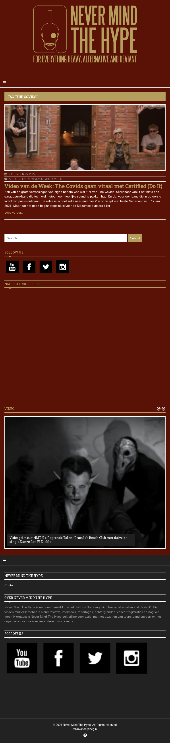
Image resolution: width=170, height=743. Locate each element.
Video (48, 179)
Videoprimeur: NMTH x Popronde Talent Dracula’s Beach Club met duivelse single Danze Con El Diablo (68, 540)
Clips (22, 179)
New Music (35, 179)
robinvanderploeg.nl (85, 729)
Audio (13, 179)
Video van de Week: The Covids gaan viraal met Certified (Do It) (83, 186)
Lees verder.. (13, 212)
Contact (9, 585)
